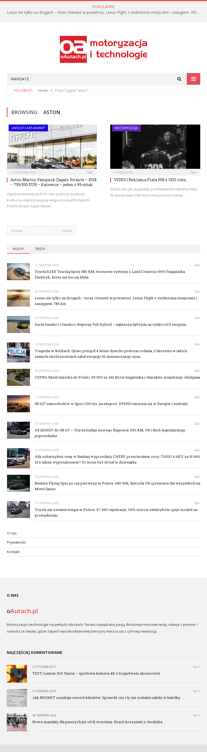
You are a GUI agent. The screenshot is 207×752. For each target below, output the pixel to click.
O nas (12, 533)
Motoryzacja (126, 128)
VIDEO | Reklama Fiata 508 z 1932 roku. (150, 179)
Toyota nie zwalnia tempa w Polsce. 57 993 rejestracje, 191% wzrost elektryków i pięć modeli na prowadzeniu (116, 512)
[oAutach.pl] (103, 48)
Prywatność (16, 542)
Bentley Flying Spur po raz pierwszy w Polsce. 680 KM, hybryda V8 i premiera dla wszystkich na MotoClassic (117, 486)
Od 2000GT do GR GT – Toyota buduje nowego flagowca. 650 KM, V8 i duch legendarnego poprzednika (110, 433)
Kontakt (13, 551)
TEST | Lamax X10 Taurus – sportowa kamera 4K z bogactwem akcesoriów (96, 673)
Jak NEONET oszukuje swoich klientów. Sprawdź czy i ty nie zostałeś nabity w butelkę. (106, 697)
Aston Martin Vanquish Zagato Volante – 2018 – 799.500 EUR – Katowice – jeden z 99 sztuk (53, 182)
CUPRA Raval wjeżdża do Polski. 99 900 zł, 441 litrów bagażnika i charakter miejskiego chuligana (117, 377)
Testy (40, 248)
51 (198, 691)
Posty (18, 248)
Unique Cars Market (28, 128)
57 (198, 667)
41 (198, 715)
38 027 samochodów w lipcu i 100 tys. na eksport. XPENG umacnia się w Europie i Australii (111, 403)
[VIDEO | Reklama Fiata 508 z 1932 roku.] (155, 148)
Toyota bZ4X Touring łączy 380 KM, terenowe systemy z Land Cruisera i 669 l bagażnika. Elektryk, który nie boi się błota (110, 274)
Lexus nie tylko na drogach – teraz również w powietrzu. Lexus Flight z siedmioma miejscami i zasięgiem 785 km (105, 12)
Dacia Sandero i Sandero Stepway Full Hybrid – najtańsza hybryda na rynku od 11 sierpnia (110, 324)
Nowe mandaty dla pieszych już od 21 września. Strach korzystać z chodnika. (97, 721)
